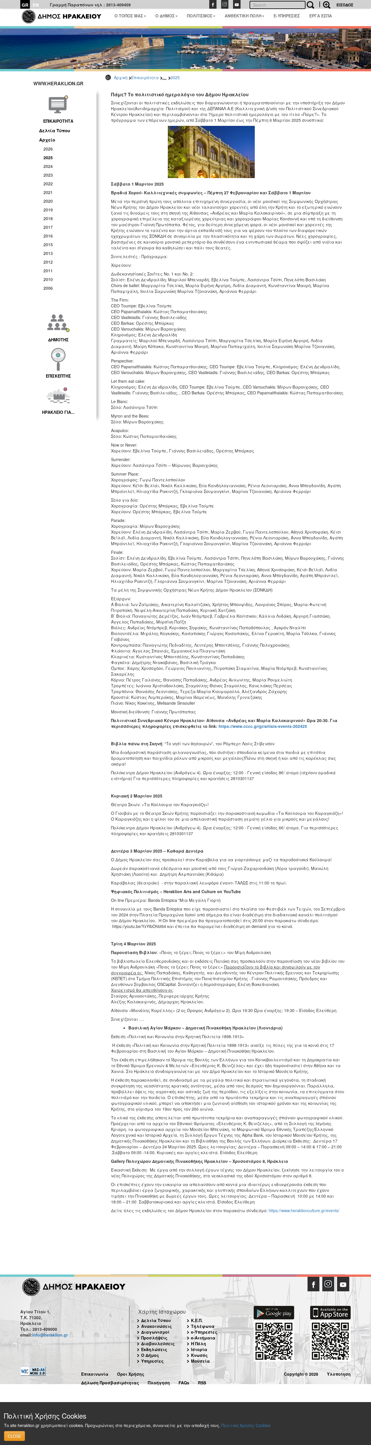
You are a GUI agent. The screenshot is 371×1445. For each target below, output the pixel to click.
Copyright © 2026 (301, 1373)
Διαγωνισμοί (155, 1332)
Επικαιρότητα (145, 77)
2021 (48, 192)
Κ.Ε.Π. (197, 1320)
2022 (48, 183)
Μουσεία (200, 1361)
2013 (48, 253)
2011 (48, 270)
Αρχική (121, 77)
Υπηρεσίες (152, 1361)
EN (36, 5)
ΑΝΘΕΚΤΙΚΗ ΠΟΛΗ (243, 16)
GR (25, 5)
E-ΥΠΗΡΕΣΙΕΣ (287, 16)
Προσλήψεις (154, 1338)
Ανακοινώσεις (156, 1326)
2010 (48, 279)
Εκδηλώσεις (154, 1349)
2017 (48, 227)
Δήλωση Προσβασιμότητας (110, 1382)
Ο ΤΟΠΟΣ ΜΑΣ (128, 16)
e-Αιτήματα (203, 1338)
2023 (48, 175)
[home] (65, 17)
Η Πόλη (198, 1343)
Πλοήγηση (159, 1382)
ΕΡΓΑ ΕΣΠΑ (320, 16)
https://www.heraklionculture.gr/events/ (304, 1210)
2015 (48, 244)
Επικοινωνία (94, 1373)
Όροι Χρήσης (130, 1373)
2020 (48, 201)
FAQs (184, 1382)
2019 (48, 210)
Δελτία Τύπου (54, 130)
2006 (48, 288)
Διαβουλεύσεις (158, 1343)
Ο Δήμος (150, 1355)
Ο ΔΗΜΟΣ (165, 16)
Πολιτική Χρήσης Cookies (245, 1425)
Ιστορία (199, 1349)
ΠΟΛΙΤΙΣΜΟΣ (199, 16)
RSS (202, 1382)
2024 (48, 166)
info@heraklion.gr (50, 1335)
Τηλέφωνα (202, 1326)
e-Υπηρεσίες (204, 1332)
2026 (48, 149)
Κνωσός (199, 1355)
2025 (175, 77)
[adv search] (324, 4)
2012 (48, 262)
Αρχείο (47, 140)
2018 (48, 218)
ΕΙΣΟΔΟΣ (345, 5)
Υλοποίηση (339, 1373)
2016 (48, 236)
